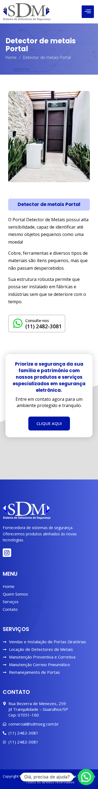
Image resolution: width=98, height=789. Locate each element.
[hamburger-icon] (88, 11)
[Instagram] (7, 552)
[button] (49, 205)
